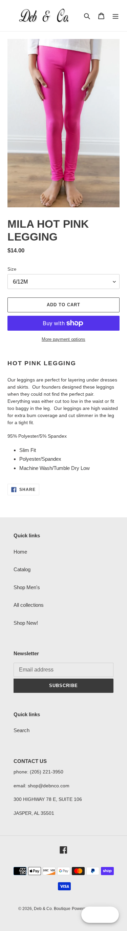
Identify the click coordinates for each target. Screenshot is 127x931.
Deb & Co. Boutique (52, 908)
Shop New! (26, 623)
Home (20, 552)
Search (21, 730)
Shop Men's (27, 587)
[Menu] (115, 15)
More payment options (63, 339)
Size (11, 269)
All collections (29, 605)
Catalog (22, 569)
